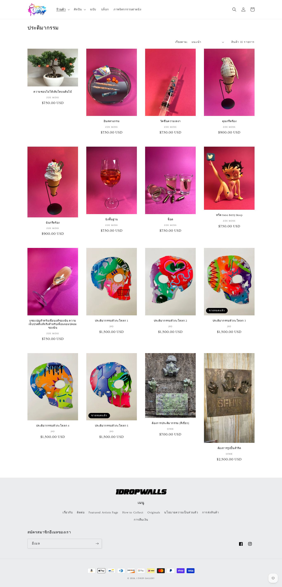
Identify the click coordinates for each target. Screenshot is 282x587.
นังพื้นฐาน (111, 219)
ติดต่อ (80, 512)
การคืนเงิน (141, 519)
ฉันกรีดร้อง (53, 222)
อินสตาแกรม (112, 121)
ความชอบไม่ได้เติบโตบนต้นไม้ (52, 91)
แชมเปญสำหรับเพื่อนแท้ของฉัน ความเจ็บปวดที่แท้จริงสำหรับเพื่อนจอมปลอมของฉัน (53, 324)
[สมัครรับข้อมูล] (97, 543)
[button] (62, 9)
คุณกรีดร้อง (229, 121)
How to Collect (132, 512)
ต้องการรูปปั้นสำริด (229, 448)
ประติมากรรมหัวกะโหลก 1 (111, 320)
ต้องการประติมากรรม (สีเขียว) (170, 423)
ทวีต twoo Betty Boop (229, 215)
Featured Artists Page (103, 512)
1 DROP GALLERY (145, 578)
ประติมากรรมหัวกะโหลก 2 (170, 320)
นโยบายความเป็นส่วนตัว (181, 512)
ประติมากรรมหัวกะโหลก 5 (111, 425)
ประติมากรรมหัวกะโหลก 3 (229, 320)
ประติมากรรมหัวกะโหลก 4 (53, 425)
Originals (153, 512)
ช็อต (170, 219)
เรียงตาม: (181, 42)
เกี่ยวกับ (68, 512)
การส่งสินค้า (210, 512)
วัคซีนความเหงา (170, 121)
